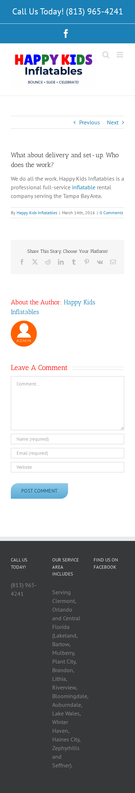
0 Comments (111, 212)
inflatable (83, 187)
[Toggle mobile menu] (120, 54)
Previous (89, 122)
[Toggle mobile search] (105, 54)
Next (112, 122)
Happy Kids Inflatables (37, 212)
